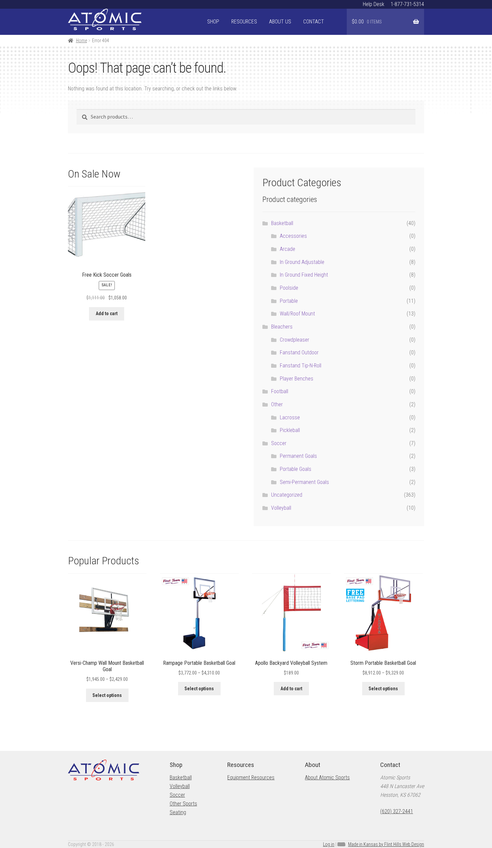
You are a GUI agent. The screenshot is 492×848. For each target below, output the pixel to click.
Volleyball (281, 508)
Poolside (289, 288)
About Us (280, 21)
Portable (289, 301)
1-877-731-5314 (407, 4)
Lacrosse (290, 417)
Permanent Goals (298, 456)
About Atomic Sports (327, 777)
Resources (244, 21)
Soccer (278, 443)
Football (279, 391)
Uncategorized (286, 495)
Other (277, 404)
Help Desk (373, 4)
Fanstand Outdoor (299, 352)
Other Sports (183, 803)
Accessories (293, 236)
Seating (178, 812)
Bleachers (282, 327)
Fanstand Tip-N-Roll (300, 365)
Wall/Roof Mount (297, 313)
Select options (107, 695)
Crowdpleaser (294, 340)
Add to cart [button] (106, 313)
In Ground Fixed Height (304, 275)
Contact (313, 21)
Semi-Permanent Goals (304, 482)
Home (81, 40)
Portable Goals (295, 469)
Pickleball (290, 430)
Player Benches (296, 378)
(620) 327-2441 (396, 811)
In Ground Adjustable (302, 262)
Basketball (282, 223)
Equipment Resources (250, 777)
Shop (213, 21)
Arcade (287, 249)
